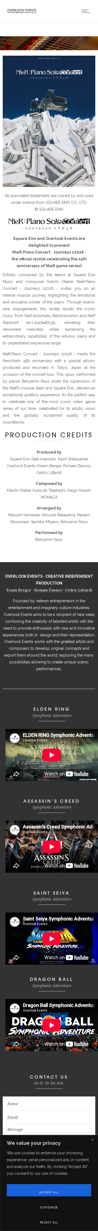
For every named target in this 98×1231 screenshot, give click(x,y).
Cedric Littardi (78, 590)
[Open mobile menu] (87, 11)
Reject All (49, 1222)
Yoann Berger (18, 590)
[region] (49, 1183)
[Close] (92, 1139)
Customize (49, 1207)
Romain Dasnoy (48, 590)
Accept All (49, 1192)
